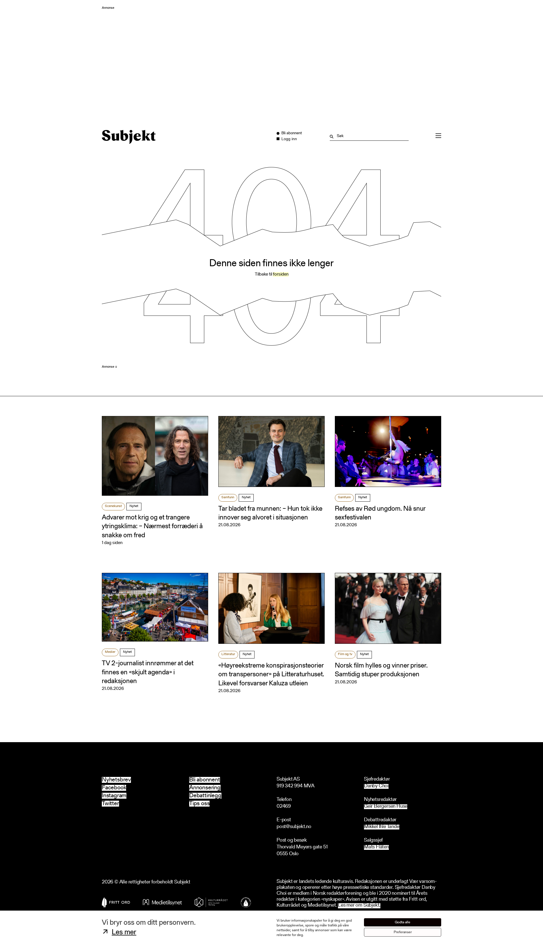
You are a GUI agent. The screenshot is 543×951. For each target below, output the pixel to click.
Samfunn (227, 497)
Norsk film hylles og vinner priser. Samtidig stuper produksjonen (381, 670)
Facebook (114, 788)
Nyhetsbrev (116, 780)
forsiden (280, 274)
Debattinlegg (205, 796)
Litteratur (228, 654)
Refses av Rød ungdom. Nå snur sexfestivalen (380, 513)
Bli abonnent (204, 780)
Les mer (124, 932)
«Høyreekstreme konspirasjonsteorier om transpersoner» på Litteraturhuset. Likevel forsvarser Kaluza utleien (271, 674)
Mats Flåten (376, 847)
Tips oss (199, 804)
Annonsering (205, 788)
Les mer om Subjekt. (359, 905)
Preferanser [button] (403, 932)
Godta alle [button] (402, 922)
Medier (110, 652)
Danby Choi (376, 786)
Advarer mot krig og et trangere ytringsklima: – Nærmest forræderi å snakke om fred (152, 526)
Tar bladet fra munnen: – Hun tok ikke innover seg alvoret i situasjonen (270, 513)
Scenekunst (113, 506)
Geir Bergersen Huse (385, 806)
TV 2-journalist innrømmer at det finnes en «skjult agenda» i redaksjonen (147, 672)
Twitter (110, 804)
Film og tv (345, 654)
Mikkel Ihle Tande (381, 827)
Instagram (114, 796)
